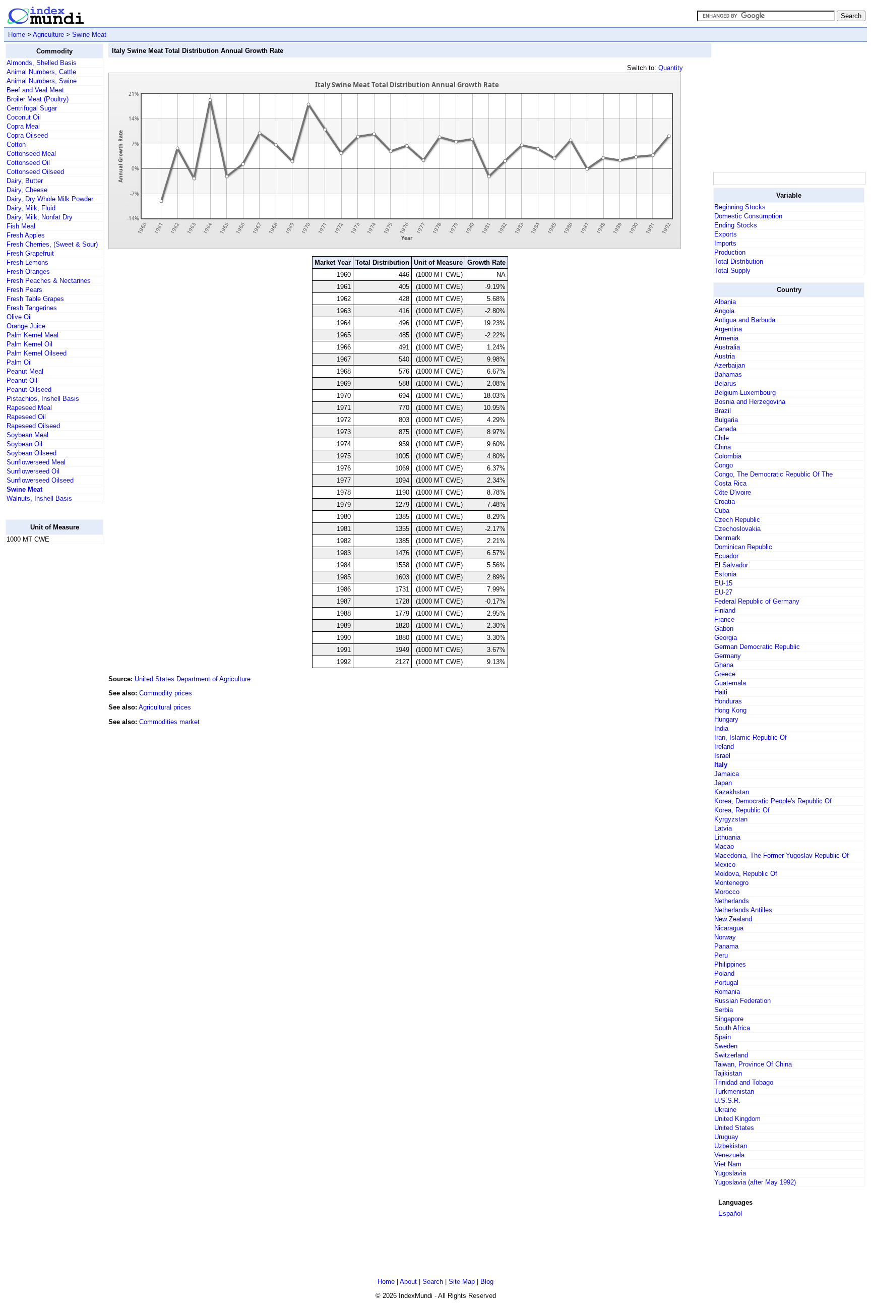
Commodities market (169, 722)
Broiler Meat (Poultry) (38, 99)
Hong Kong (730, 710)
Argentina (728, 329)
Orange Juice (26, 326)
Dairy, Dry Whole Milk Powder (50, 199)
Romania (727, 991)
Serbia (723, 1010)
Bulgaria (726, 420)
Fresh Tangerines (32, 308)
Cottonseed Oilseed (35, 171)
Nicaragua (728, 928)
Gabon (723, 628)
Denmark (727, 538)
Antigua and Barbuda (744, 320)
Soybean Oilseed (31, 453)
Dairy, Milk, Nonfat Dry (40, 217)
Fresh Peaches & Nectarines (49, 280)
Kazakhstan (731, 792)
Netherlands (731, 901)
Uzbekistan (730, 1146)
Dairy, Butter (25, 181)
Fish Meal (21, 226)
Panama (726, 946)
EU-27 (723, 592)
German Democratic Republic (757, 646)
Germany (727, 656)
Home (16, 34)
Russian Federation (742, 1000)
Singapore (728, 1019)
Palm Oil (19, 362)
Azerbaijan (729, 365)
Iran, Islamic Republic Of (750, 737)
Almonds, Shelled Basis (42, 63)
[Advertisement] (46, 703)
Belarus (725, 383)
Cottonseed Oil (28, 162)
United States (734, 1128)
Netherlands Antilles (743, 910)
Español (730, 1213)
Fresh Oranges (28, 271)
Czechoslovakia (737, 528)
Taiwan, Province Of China (753, 1064)
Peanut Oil (22, 380)
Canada (725, 429)
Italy (720, 764)
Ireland (724, 746)
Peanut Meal (25, 371)
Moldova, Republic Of (745, 873)
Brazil (722, 410)
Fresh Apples (26, 235)
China (722, 447)
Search (432, 1281)
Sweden (725, 1046)
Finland (724, 610)
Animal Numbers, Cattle (41, 72)
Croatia (724, 501)
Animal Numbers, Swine (42, 81)
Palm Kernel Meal (32, 335)
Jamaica (726, 774)
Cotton (16, 144)
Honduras (728, 701)
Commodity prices (165, 693)
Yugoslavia (730, 1173)
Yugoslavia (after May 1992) (755, 1182)
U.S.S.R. (727, 1100)
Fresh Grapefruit (30, 253)
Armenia (726, 338)
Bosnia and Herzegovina (749, 401)
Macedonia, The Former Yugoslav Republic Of (781, 855)
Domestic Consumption (748, 216)
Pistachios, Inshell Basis (43, 398)
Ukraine (725, 1109)
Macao (724, 846)
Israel (722, 755)
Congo (723, 465)
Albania (725, 302)
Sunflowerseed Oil (33, 471)
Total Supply (732, 270)
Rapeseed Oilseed (33, 426)
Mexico (724, 864)
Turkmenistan (734, 1091)
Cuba (721, 510)
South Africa (732, 1028)
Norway (725, 937)
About (408, 1281)
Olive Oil (19, 317)
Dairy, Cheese (27, 190)
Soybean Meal (27, 435)
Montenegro (731, 882)
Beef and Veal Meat (35, 90)
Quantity (670, 68)
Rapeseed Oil (26, 417)
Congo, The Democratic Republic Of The (773, 474)
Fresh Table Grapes (35, 299)
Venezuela (729, 1155)
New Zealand (733, 919)
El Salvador (731, 565)
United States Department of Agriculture (193, 679)
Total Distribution (738, 261)
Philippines (730, 964)
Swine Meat (89, 34)
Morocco (726, 892)
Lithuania (727, 837)
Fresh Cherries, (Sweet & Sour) (52, 244)
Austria (724, 356)
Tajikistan (728, 1073)
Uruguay (726, 1137)
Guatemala (730, 683)
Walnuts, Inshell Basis (39, 498)
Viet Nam (727, 1164)
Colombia (727, 456)
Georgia (725, 637)
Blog (486, 1281)
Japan (723, 783)
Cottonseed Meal (31, 153)
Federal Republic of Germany (756, 601)
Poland (724, 973)
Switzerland (731, 1055)
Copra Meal (23, 126)
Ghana (723, 665)
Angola (724, 311)
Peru (721, 955)
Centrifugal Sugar (32, 108)
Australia (727, 347)
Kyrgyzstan (731, 819)
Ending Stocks (735, 225)
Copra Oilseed (27, 135)
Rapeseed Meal (29, 407)
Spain (722, 1037)
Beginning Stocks (740, 207)
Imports (725, 243)
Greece (724, 674)
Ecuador (726, 556)
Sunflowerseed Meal (36, 462)
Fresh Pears (24, 289)
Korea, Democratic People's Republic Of (773, 801)
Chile (721, 438)
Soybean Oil (24, 444)
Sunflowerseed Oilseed (40, 480)
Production (729, 252)
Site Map (462, 1281)
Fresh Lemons (27, 262)
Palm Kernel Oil (29, 344)
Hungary (726, 719)
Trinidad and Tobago (743, 1082)
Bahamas (728, 374)
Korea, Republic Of (742, 810)
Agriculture (48, 34)
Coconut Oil (24, 117)
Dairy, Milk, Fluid (31, 208)
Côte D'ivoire (732, 492)
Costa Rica (730, 483)
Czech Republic (737, 519)
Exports (725, 234)
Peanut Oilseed (29, 389)
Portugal (726, 982)
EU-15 (723, 583)
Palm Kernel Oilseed (37, 353)
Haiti (720, 692)
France (724, 619)
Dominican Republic (743, 547)
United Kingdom (737, 1118)
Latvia (723, 828)
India (721, 728)
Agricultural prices (165, 707)
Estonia (725, 574)
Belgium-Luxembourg (745, 392)
